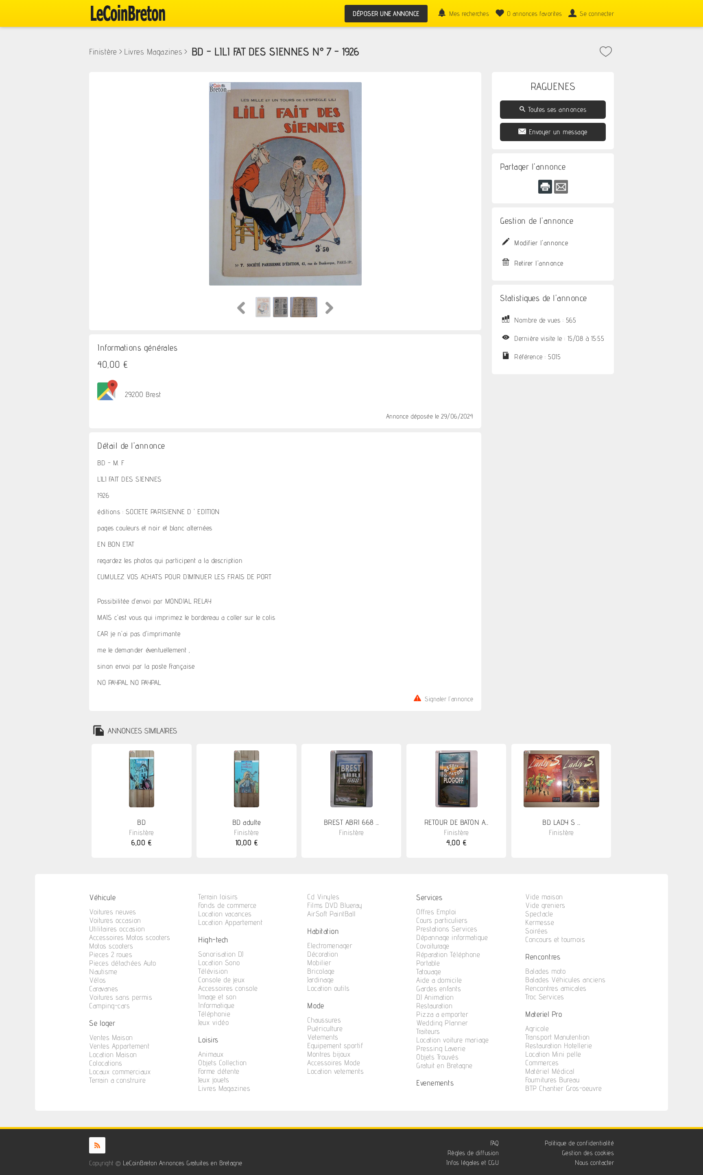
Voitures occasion (115, 920)
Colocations (105, 1063)
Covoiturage (433, 946)
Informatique (216, 1005)
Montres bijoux (329, 1054)
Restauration (434, 1005)
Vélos (97, 980)
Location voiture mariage (452, 1039)
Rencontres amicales (556, 988)
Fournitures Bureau (552, 1079)
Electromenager (329, 945)
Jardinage (320, 979)
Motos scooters (111, 946)
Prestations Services (446, 928)
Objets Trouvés (437, 1057)
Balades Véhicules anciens (565, 979)
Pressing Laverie (440, 1048)
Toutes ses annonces (557, 109)
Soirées (536, 930)
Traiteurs (428, 1031)
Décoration (322, 954)
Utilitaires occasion (117, 928)
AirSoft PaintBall (331, 913)
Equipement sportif (335, 1045)
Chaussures (324, 1020)
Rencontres (542, 956)
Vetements (322, 1037)
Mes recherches (469, 13)
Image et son (217, 996)
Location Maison (113, 1054)
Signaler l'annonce (449, 698)
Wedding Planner (442, 1022)
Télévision (213, 971)
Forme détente (219, 1071)
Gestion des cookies (588, 1153)
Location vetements (335, 1071)
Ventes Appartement (119, 1046)
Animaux (211, 1054)
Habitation (323, 930)
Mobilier (319, 962)
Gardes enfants (438, 988)
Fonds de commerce (227, 905)
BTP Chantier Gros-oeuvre (563, 1088)
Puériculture (325, 1028)
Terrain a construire (117, 1080)
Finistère (103, 51)
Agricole (537, 1028)
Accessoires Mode (333, 1062)
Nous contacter (594, 1162)
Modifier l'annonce (541, 243)
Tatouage (428, 971)
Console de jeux (221, 979)
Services (429, 897)
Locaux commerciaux (120, 1071)
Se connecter (597, 13)
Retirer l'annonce (538, 263)
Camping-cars (109, 1005)
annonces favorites (534, 13)
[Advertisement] (553, 504)
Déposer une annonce (386, 13)
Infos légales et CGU (472, 1162)
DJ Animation (435, 997)
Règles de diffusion (473, 1153)
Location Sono (219, 962)
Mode (315, 1005)
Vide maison (544, 896)
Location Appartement (230, 922)
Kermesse (539, 922)
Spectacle (539, 913)
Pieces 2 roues (110, 954)
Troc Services (544, 996)
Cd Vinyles (323, 896)
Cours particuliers (441, 920)
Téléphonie (214, 1013)
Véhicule (102, 897)
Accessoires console (228, 988)
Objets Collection (222, 1062)
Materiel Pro (543, 1013)
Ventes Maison (111, 1037)
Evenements (435, 1082)
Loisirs (208, 1039)
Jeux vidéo (213, 1022)
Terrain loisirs (218, 896)
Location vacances (225, 913)
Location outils (328, 988)
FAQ (494, 1143)
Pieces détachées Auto (122, 963)
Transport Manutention (557, 1037)
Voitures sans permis (120, 997)
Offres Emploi (436, 911)
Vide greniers (545, 905)
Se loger (102, 1022)
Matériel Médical (549, 1071)
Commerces (542, 1062)
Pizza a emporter (442, 1014)
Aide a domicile (439, 980)
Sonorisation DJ (221, 954)
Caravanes (103, 988)
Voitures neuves (112, 911)
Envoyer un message (558, 132)
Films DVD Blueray (334, 905)
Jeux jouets (213, 1079)
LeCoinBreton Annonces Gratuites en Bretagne (182, 1163)
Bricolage (321, 971)
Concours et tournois (555, 939)
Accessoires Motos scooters (129, 937)
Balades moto (545, 971)
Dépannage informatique (452, 937)
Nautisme (103, 971)
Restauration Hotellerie (558, 1045)
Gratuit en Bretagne (444, 1065)
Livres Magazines (153, 51)
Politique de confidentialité (579, 1143)
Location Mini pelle (553, 1054)
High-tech (213, 939)
